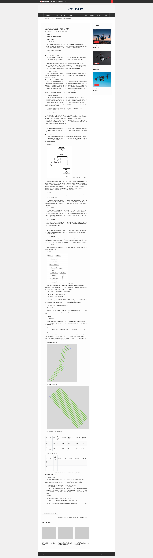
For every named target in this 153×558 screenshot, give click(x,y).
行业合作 (77, 15)
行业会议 (63, 15)
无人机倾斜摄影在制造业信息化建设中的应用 (59, 1)
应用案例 (99, 15)
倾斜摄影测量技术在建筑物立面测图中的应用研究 (65, 543)
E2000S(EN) (96, 47)
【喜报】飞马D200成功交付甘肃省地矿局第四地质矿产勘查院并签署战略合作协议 (72, 517)
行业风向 (85, 15)
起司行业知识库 (75, 8)
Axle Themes (109, 554)
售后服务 (106, 15)
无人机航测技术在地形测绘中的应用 (50, 513)
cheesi (56, 31)
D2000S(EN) (96, 69)
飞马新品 (70, 15)
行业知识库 (47, 15)
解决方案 (92, 15)
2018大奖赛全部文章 (63, 31)
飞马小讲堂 (55, 15)
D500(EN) (95, 90)
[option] (60, 1)
